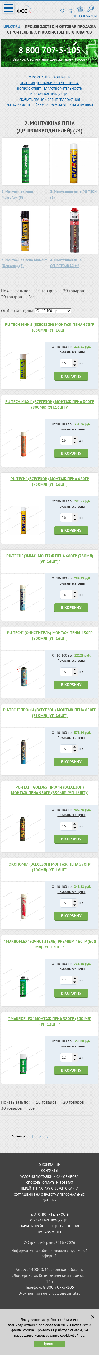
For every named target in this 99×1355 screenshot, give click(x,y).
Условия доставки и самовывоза (49, 83)
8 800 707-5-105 (49, 50)
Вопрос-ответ (50, 1232)
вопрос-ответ (29, 88)
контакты (49, 1170)
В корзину (71, 376)
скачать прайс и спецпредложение (49, 1226)
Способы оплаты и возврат (69, 105)
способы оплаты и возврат (49, 1182)
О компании (40, 77)
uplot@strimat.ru (66, 1293)
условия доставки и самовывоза (49, 1176)
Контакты (61, 77)
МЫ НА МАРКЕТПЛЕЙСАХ (25, 105)
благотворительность (63, 88)
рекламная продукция (49, 94)
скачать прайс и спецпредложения (49, 99)
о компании (49, 1164)
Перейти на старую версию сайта (49, 1188)
